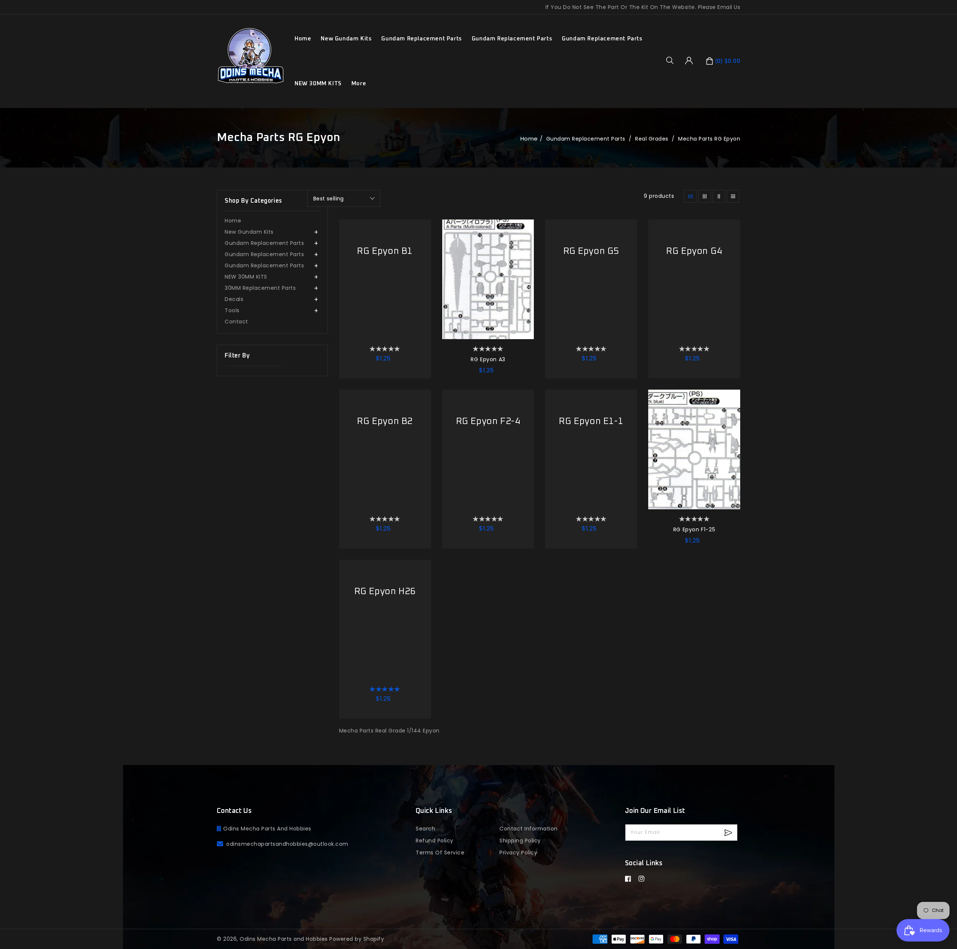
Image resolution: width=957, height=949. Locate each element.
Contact (236, 321)
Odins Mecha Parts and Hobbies (284, 939)
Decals (234, 299)
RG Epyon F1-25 (694, 529)
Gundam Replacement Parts (421, 39)
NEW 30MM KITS (318, 83)
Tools (232, 310)
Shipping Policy (520, 840)
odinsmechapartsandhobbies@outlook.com (287, 844)
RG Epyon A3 (488, 359)
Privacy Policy (518, 852)
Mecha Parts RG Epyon (709, 138)
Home (529, 138)
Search (425, 828)
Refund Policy (434, 840)
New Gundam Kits (346, 39)
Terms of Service (440, 852)
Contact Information (528, 828)
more (358, 83)
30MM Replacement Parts (260, 288)
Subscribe (729, 832)
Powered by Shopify (356, 939)
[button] (672, 60)
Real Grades (652, 138)
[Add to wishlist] (421, 228)
